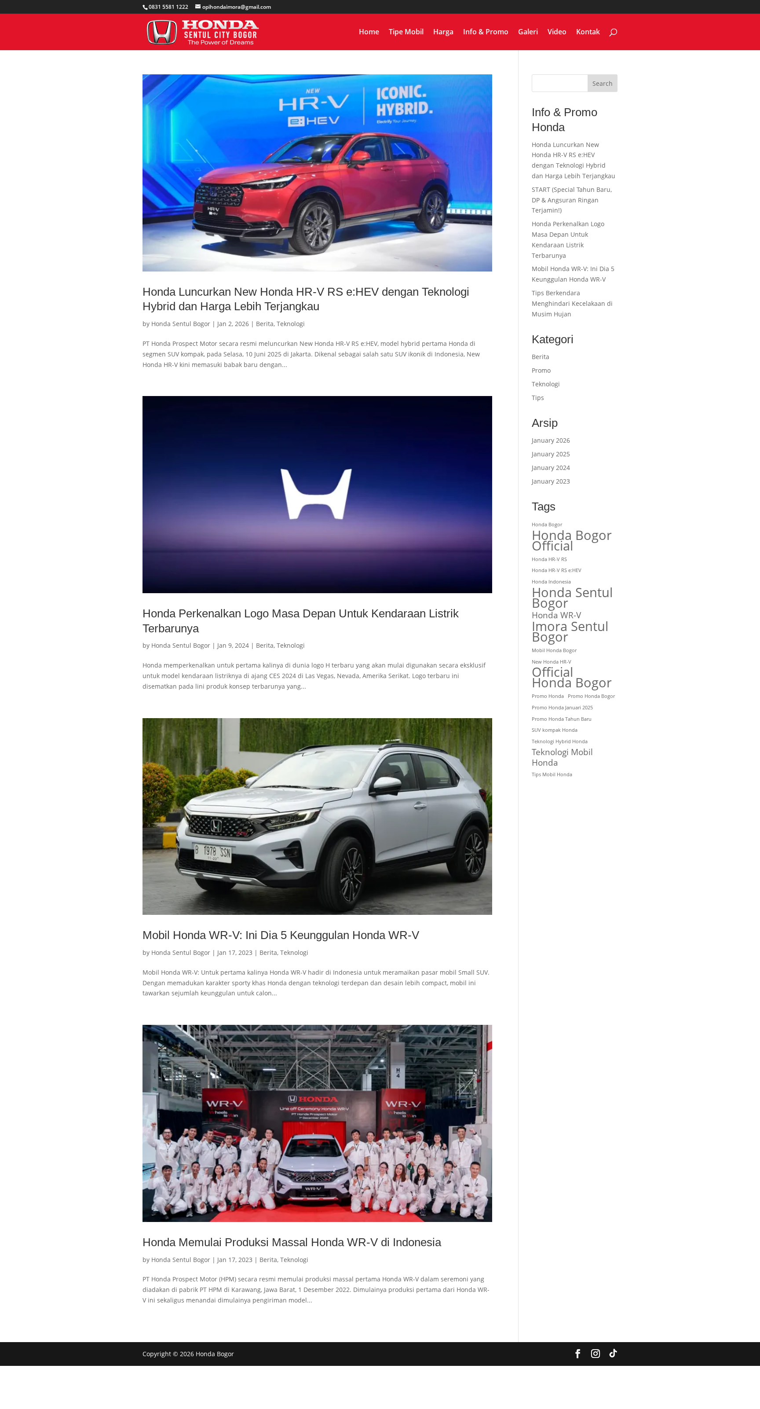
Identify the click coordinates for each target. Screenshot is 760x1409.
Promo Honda (548, 696)
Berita (265, 323)
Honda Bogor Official (572, 540)
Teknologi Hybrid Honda (560, 741)
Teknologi (291, 323)
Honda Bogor (547, 524)
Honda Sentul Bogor (180, 323)
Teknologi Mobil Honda (562, 757)
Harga (443, 33)
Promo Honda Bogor (591, 696)
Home (369, 33)
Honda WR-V (556, 615)
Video (557, 33)
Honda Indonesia (551, 582)
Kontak (588, 33)
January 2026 (551, 440)
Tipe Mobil (406, 33)
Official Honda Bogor (572, 677)
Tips (538, 397)
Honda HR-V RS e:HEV (556, 570)
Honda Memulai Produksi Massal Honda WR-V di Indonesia (291, 1242)
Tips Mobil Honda (552, 774)
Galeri (528, 33)
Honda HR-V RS (549, 559)
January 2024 (551, 467)
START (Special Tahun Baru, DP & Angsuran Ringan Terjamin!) (572, 200)
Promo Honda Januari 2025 (562, 707)
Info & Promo (485, 33)
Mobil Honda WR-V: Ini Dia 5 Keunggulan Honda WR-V (280, 935)
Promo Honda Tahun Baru (562, 719)
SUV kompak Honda (554, 730)
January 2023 (551, 481)
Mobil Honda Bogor (554, 650)
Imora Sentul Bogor (570, 631)
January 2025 (551, 454)
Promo (541, 370)
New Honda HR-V (551, 662)
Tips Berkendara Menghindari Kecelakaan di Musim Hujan (572, 303)
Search (602, 83)
